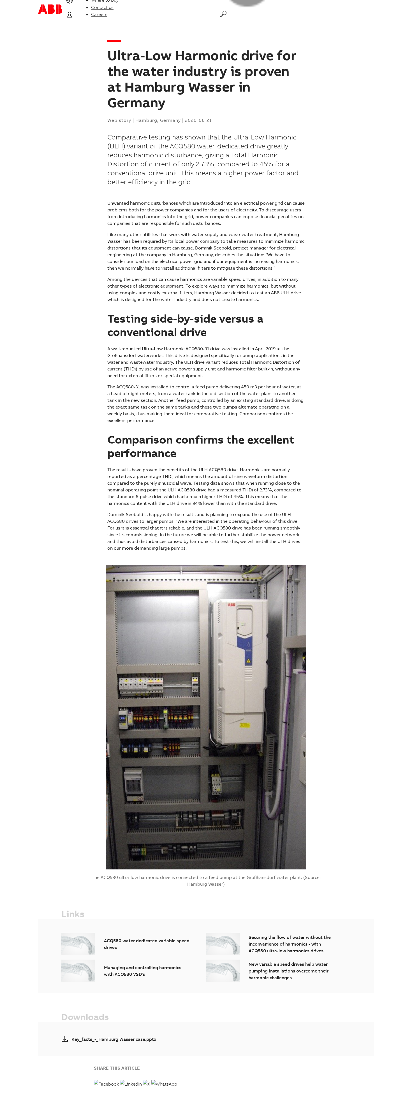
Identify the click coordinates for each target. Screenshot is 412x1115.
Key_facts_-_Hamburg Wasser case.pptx (113, 1039)
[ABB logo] (50, 9)
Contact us (102, 7)
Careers (99, 14)
